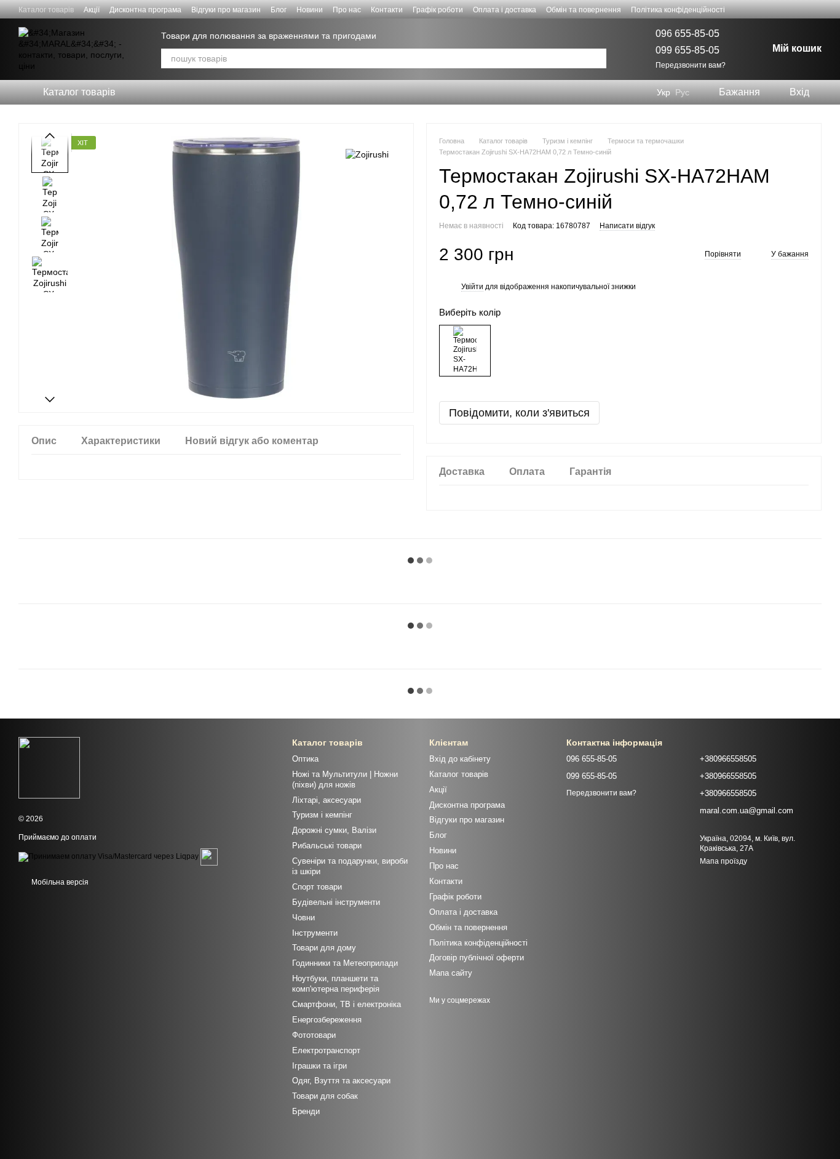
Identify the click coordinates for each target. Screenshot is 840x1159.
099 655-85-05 (687, 50)
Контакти (387, 10)
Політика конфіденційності (678, 10)
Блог (279, 10)
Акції (92, 10)
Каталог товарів (46, 10)
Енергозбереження (327, 1019)
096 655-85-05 (687, 33)
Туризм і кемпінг (322, 814)
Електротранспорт (326, 1050)
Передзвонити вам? (691, 65)
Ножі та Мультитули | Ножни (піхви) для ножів (345, 779)
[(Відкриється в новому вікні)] (209, 856)
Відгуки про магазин (226, 10)
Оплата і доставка (504, 10)
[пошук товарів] (596, 58)
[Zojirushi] (367, 154)
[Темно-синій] (465, 350)
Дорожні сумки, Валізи (334, 830)
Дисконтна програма (145, 10)
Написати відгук (627, 225)
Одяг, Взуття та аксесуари (341, 1080)
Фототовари (314, 1035)
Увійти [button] (472, 286)
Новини (309, 10)
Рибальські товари (327, 845)
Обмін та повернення (583, 10)
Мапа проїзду (723, 861)
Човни (303, 917)
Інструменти (315, 933)
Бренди (306, 1111)
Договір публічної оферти (476, 957)
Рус (682, 92)
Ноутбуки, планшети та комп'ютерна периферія (335, 984)
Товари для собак (325, 1096)
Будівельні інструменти (336, 902)
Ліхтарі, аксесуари (326, 800)
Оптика (305, 758)
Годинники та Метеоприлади (345, 963)
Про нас (347, 10)
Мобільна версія (59, 882)
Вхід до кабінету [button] (460, 758)
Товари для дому (324, 947)
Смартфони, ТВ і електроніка (346, 1004)
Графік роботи (438, 10)
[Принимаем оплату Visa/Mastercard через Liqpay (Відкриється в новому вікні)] (108, 856)
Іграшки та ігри (319, 1065)
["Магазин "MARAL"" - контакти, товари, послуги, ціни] (49, 767)
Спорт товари (317, 886)
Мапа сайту (450, 973)
